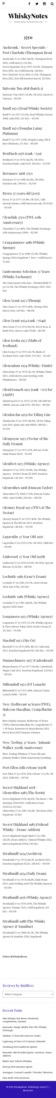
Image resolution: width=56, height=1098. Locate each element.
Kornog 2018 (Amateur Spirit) (17, 1066)
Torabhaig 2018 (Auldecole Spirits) (20, 1046)
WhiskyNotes (28, 15)
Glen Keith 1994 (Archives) (16, 1078)
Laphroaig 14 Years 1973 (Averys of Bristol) (24, 1041)
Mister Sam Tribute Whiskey (17, 1061)
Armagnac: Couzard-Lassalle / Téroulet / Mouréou (28, 1072)
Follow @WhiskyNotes (15, 956)
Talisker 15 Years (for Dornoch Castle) (21, 1035)
